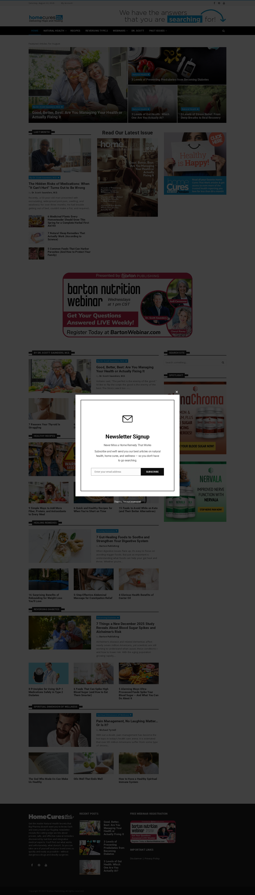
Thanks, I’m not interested (127, 501)
